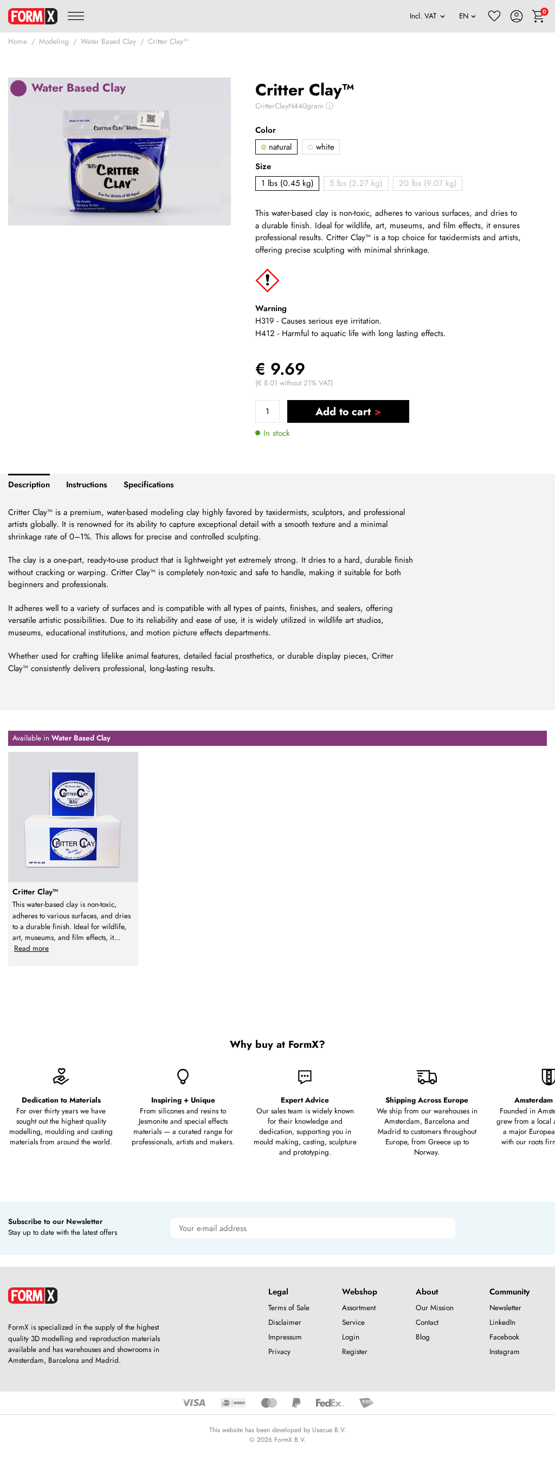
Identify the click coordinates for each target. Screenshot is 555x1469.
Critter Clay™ (168, 41)
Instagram (504, 1351)
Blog (423, 1337)
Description (29, 485)
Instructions (86, 485)
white (323, 147)
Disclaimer (284, 1322)
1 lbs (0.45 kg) (287, 183)
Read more (31, 948)
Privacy (279, 1351)
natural (279, 147)
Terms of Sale (288, 1308)
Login (350, 1337)
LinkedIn (502, 1322)
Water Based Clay (108, 41)
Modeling (54, 41)
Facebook (504, 1337)
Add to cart (343, 411)
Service (353, 1322)
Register (354, 1351)
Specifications (149, 485)
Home (17, 41)
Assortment (359, 1308)
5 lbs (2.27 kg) (356, 183)
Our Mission (435, 1308)
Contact (427, 1322)
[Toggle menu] (76, 16)
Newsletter (505, 1308)
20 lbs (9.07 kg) (428, 183)
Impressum (285, 1337)
